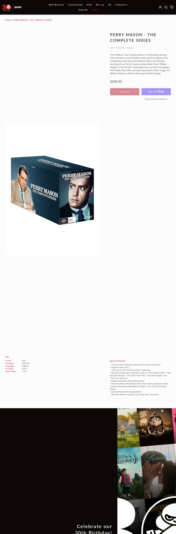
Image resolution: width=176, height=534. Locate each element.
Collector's (121, 4)
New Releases (56, 4)
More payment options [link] (156, 98)
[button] (166, 7)
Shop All (83, 10)
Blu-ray (100, 4)
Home (8, 20)
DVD (89, 4)
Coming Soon (75, 4)
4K (109, 4)
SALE (94, 10)
